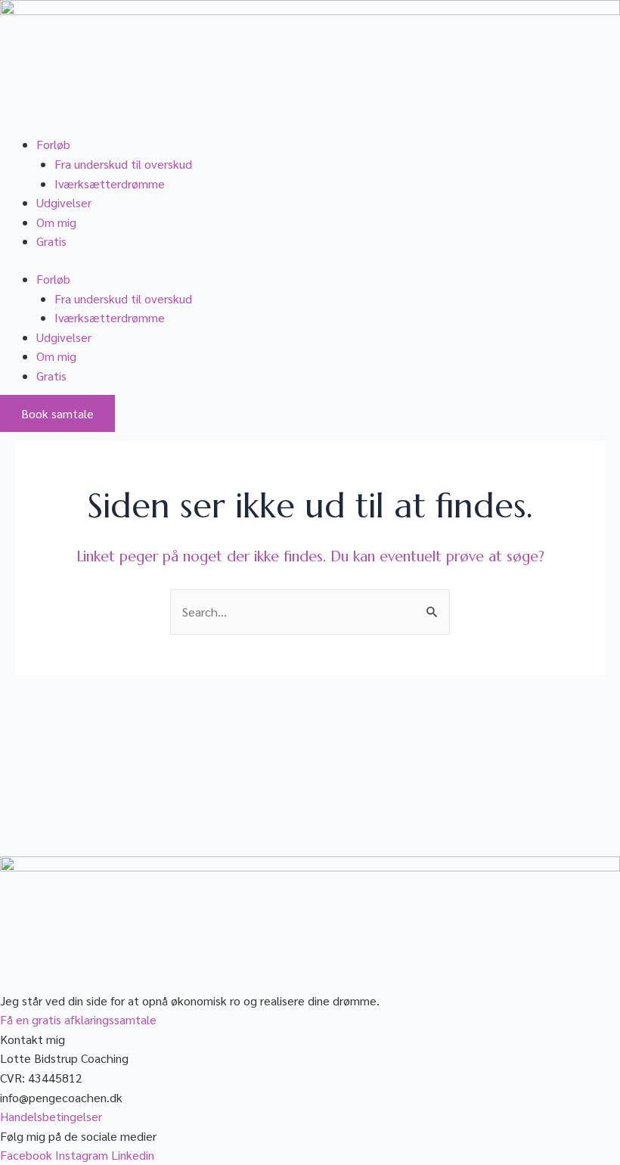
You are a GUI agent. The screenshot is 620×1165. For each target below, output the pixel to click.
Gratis (51, 241)
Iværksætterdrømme (109, 183)
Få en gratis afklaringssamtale (78, 1019)
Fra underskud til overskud (123, 164)
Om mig (56, 222)
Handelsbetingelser (51, 1116)
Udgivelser (63, 202)
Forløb (53, 144)
